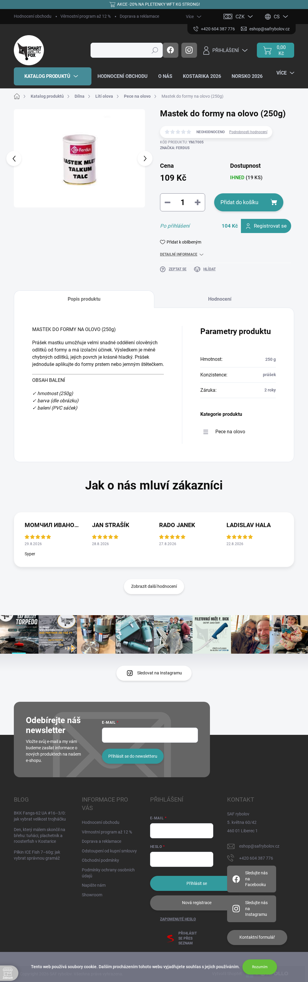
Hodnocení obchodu (32, 16)
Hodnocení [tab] (219, 299)
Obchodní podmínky (100, 860)
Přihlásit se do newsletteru (132, 756)
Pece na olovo (230, 431)
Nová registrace (196, 902)
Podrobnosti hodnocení (248, 132)
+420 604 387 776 (256, 858)
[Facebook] (170, 50)
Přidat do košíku (239, 202)
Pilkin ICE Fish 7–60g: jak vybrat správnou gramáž (37, 855)
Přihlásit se (196, 883)
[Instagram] (189, 50)
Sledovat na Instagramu (159, 673)
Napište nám (94, 885)
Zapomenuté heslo (178, 919)
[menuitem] (52, 76)
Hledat (155, 50)
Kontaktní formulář (257, 937)
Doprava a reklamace (139, 16)
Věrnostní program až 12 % (85, 16)
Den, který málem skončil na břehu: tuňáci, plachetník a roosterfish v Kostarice (39, 835)
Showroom (92, 894)
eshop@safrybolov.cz (259, 846)
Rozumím (260, 967)
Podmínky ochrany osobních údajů (108, 872)
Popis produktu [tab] (84, 299)
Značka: (174, 148)
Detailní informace (178, 254)
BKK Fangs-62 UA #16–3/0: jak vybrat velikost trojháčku (40, 816)
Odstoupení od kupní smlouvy (109, 851)
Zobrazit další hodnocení (154, 586)
